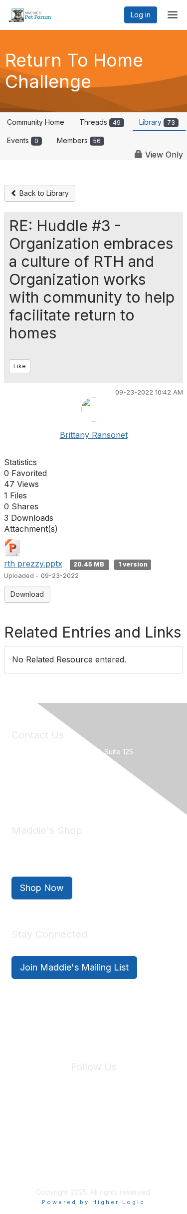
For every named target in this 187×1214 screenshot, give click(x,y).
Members (79, 140)
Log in (141, 14)
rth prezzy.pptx (33, 563)
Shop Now (42, 888)
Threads (100, 122)
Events (22, 140)
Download (27, 594)
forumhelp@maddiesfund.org (82, 786)
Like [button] (19, 366)
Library (157, 122)
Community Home (35, 122)
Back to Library (43, 193)
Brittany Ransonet (94, 435)
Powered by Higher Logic (93, 1202)
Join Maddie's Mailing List (74, 967)
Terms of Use (129, 1126)
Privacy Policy (77, 1126)
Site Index (28, 1126)
